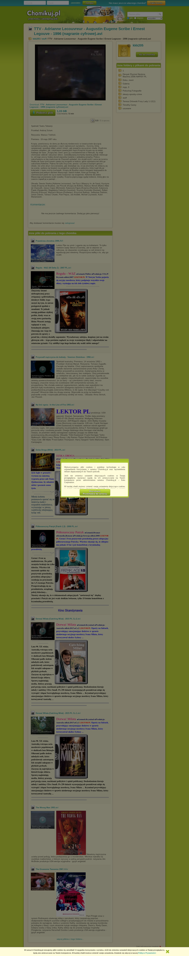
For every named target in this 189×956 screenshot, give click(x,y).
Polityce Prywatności (147, 953)
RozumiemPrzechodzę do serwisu (95, 492)
